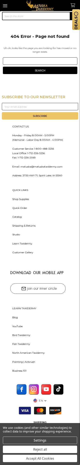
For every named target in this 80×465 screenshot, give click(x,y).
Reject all (40, 449)
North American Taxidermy (28, 352)
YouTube (17, 326)
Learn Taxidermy (22, 243)
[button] (40, 400)
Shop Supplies (20, 199)
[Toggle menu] (5, 5)
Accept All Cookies (40, 458)
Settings (40, 440)
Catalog (17, 216)
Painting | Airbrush (23, 361)
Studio (16, 234)
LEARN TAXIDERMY (24, 308)
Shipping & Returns (23, 225)
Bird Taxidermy (21, 335)
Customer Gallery (22, 252)
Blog (15, 317)
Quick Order (19, 207)
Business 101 (19, 370)
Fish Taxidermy (21, 343)
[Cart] (74, 5)
